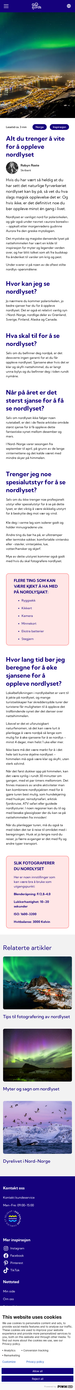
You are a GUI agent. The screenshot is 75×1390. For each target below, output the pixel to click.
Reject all (37, 1378)
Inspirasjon (59, 127)
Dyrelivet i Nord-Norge (26, 1161)
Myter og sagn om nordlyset (31, 1089)
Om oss (8, 1299)
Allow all (37, 1371)
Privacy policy (35, 1361)
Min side (9, 1291)
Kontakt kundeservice (19, 1197)
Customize (9, 1361)
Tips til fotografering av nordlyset (36, 1016)
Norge (40, 127)
